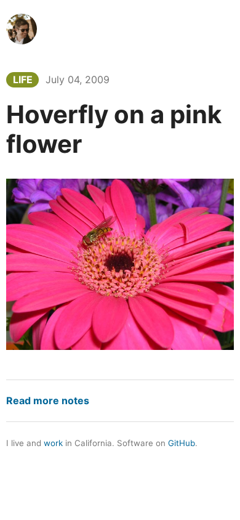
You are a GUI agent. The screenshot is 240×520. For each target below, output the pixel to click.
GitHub (181, 443)
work (53, 443)
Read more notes (47, 400)
